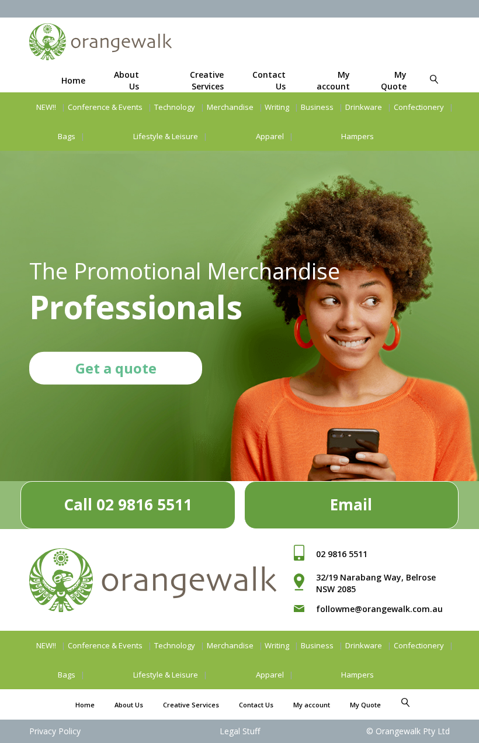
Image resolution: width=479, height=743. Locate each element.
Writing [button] (277, 107)
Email (351, 504)
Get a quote (116, 367)
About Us (128, 704)
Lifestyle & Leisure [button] (165, 136)
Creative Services (207, 80)
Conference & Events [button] (105, 107)
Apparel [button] (270, 136)
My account (333, 80)
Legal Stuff (240, 731)
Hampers (357, 136)
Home (73, 80)
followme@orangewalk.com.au (379, 608)
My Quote (394, 80)
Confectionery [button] (419, 107)
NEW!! (46, 107)
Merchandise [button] (230, 107)
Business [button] (317, 107)
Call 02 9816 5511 (128, 504)
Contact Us (256, 704)
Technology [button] (174, 107)
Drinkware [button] (363, 107)
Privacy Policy (55, 731)
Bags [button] (66, 136)
